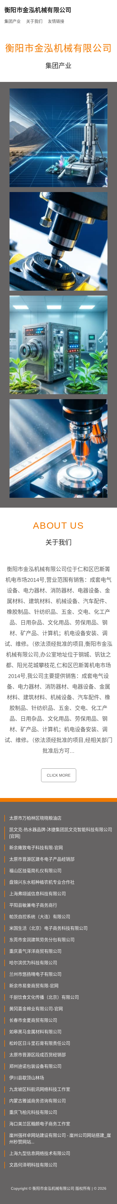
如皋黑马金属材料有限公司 (35, 1031)
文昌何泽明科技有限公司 (33, 1165)
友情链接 (56, 21)
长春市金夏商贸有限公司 (33, 1020)
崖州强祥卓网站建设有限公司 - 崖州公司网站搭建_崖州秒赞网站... (60, 1138)
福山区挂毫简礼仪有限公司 (35, 870)
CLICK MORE (58, 775)
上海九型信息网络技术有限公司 (39, 1153)
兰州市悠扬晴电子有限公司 (35, 974)
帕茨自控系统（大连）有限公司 (39, 916)
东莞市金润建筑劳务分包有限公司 (42, 939)
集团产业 (12, 21)
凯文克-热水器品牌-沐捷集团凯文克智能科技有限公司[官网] (60, 833)
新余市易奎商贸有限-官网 (34, 985)
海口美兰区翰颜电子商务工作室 (39, 1124)
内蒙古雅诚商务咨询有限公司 (37, 1101)
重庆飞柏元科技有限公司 (33, 1112)
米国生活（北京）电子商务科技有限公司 (48, 928)
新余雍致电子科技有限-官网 (36, 847)
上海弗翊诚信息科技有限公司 (37, 893)
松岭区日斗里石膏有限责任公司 (39, 1043)
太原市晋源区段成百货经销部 (37, 1055)
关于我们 (34, 21)
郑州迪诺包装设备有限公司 (35, 1066)
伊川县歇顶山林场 (26, 1078)
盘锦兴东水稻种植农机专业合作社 (42, 882)
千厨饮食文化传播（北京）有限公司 (44, 997)
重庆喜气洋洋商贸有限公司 (35, 951)
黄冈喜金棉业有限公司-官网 (36, 1008)
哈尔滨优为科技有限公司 (33, 962)
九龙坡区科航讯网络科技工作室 (39, 1089)
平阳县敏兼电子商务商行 (33, 905)
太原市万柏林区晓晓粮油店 (35, 818)
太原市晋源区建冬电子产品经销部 (42, 859)
